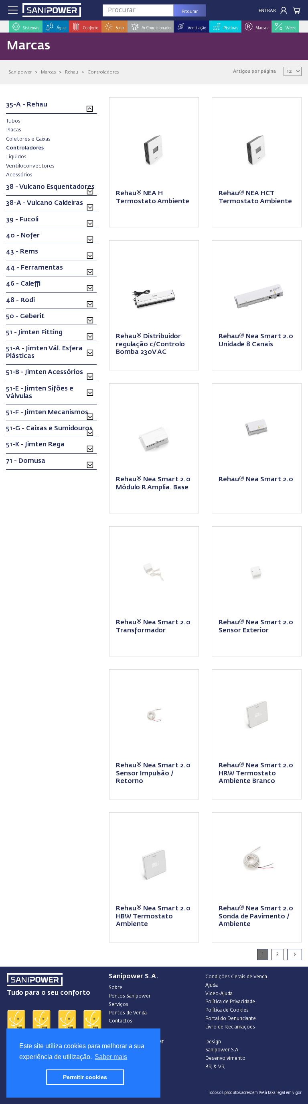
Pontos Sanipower (130, 996)
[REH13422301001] (154, 284)
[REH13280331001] (256, 856)
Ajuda (211, 985)
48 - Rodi (20, 300)
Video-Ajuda (219, 994)
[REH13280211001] (154, 427)
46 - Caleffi (23, 284)
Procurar (190, 12)
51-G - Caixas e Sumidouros (49, 428)
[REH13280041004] (154, 856)
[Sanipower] (51, 10)
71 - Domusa (25, 461)
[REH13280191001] (154, 570)
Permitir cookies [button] (85, 1077)
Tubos (13, 121)
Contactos (120, 1021)
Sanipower (20, 72)
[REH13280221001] (256, 427)
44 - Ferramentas (34, 268)
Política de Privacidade (230, 1002)
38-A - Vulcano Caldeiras (44, 203)
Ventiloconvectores (30, 166)
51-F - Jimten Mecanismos (47, 412)
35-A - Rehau (26, 105)
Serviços (118, 1004)
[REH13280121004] (256, 713)
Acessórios (19, 175)
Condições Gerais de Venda (236, 977)
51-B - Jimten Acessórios (44, 372)
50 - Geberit (25, 316)
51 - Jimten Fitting (34, 332)
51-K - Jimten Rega (35, 445)
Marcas (48, 72)
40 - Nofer (23, 236)
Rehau (71, 72)
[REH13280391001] (154, 713)
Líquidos (16, 156)
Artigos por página (254, 71)
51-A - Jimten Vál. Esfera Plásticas (44, 353)
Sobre (115, 987)
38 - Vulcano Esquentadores (50, 187)
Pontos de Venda (128, 1013)
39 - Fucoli (22, 220)
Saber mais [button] (111, 1056)
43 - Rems (22, 252)
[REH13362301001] (154, 141)
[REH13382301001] (256, 141)
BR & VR (215, 1067)
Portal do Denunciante (230, 1018)
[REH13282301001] (256, 284)
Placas (13, 130)
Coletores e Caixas (28, 139)
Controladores (103, 72)
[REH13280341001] (256, 570)
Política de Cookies (227, 1010)
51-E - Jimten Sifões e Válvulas (39, 393)
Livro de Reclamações (230, 1027)
